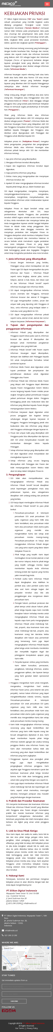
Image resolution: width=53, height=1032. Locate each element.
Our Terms (19, 1028)
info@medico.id (11, 930)
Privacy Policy (32, 1028)
